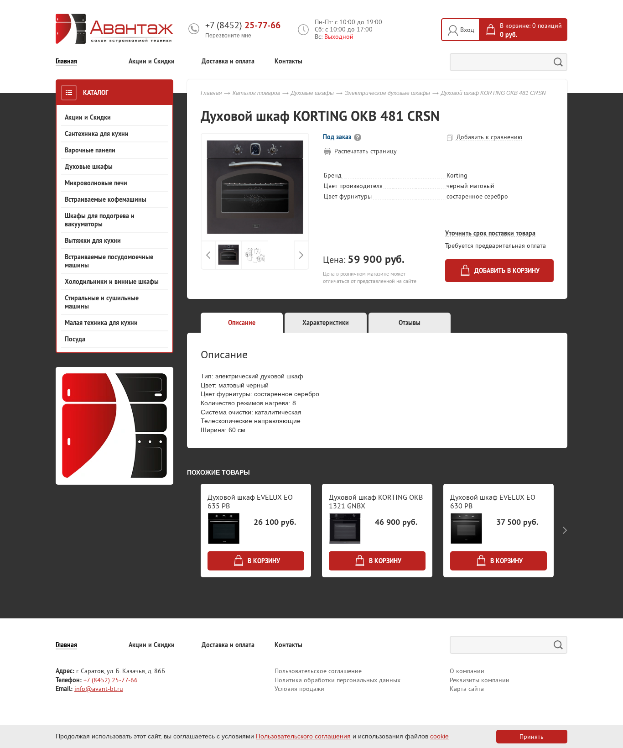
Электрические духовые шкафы (387, 93)
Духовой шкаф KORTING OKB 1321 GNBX (376, 501)
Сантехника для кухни (97, 134)
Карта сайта (467, 689)
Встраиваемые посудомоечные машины (109, 261)
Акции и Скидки (152, 61)
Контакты (288, 61)
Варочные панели (90, 150)
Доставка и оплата (228, 61)
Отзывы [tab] (410, 323)
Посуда (75, 339)
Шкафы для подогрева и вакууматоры (100, 220)
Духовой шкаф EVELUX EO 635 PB (250, 501)
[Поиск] (558, 62)
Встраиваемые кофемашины (105, 199)
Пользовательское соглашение (318, 671)
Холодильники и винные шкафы (112, 281)
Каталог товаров (256, 93)
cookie (439, 736)
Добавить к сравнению (488, 137)
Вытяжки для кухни (93, 240)
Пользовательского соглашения (303, 736)
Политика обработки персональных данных (337, 680)
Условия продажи (299, 689)
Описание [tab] (241, 323)
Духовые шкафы (89, 166)
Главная (66, 61)
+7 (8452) (242, 25)
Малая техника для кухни (101, 323)
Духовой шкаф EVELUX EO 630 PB (492, 501)
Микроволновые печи (96, 183)
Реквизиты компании (479, 680)
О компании (467, 671)
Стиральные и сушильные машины (102, 302)
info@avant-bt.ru (98, 689)
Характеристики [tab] (325, 323)
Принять (531, 736)
